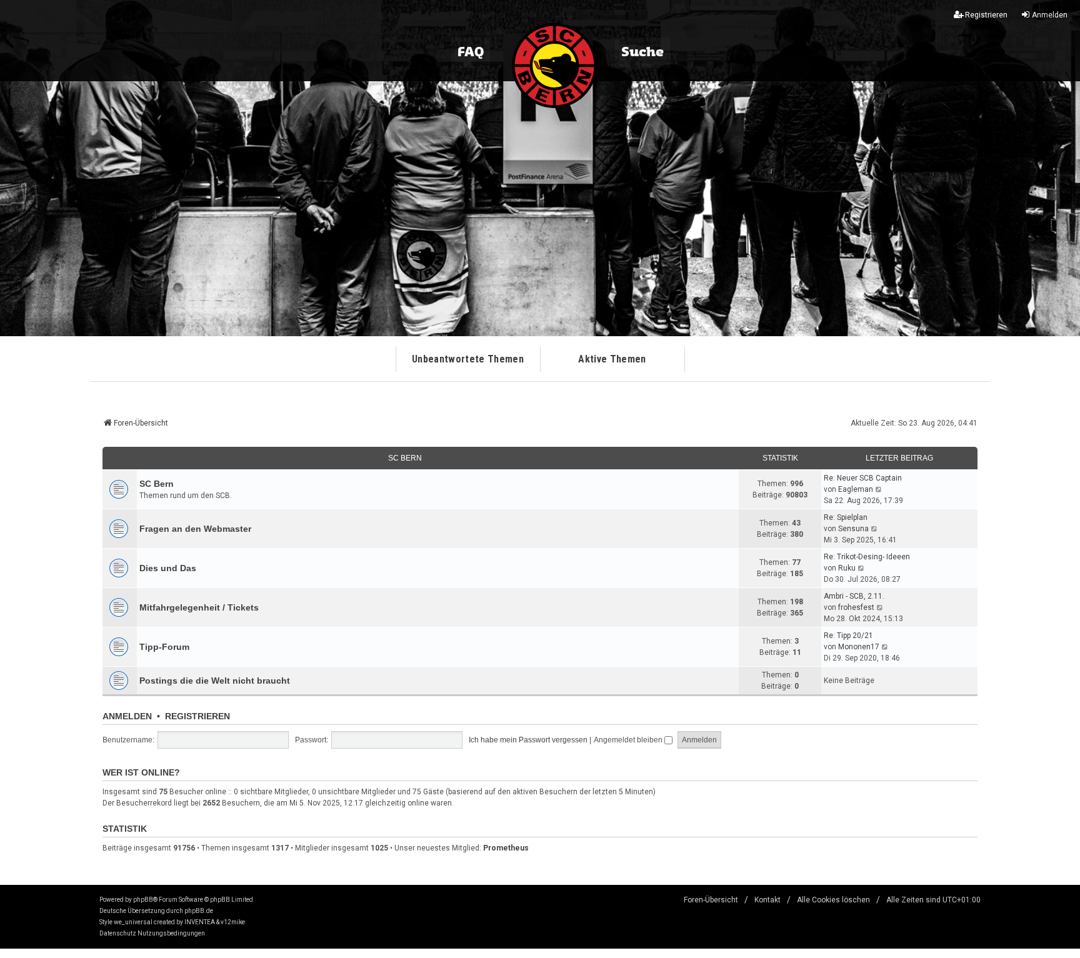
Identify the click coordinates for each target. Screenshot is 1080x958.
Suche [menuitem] (642, 52)
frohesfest (856, 607)
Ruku (847, 568)
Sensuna (853, 528)
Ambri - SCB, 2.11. (854, 596)
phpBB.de (198, 910)
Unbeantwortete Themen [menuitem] (468, 359)
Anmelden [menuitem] (1050, 15)
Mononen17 (858, 646)
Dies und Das (167, 568)
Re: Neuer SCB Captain (863, 478)
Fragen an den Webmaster (195, 529)
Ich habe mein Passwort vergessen (528, 740)
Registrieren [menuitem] (986, 15)
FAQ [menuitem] (471, 52)
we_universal (133, 922)
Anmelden (127, 716)
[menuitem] (117, 933)
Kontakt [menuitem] (767, 900)
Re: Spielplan (846, 517)
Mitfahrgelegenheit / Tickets (199, 607)
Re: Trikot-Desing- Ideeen (867, 556)
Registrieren (197, 716)
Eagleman (855, 489)
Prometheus (506, 848)
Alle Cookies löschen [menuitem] (833, 900)
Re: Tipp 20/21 (848, 635)
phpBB (143, 899)
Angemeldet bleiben (629, 740)
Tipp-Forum (164, 647)
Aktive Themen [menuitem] (612, 359)
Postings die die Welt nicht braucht (214, 681)
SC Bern (405, 458)
